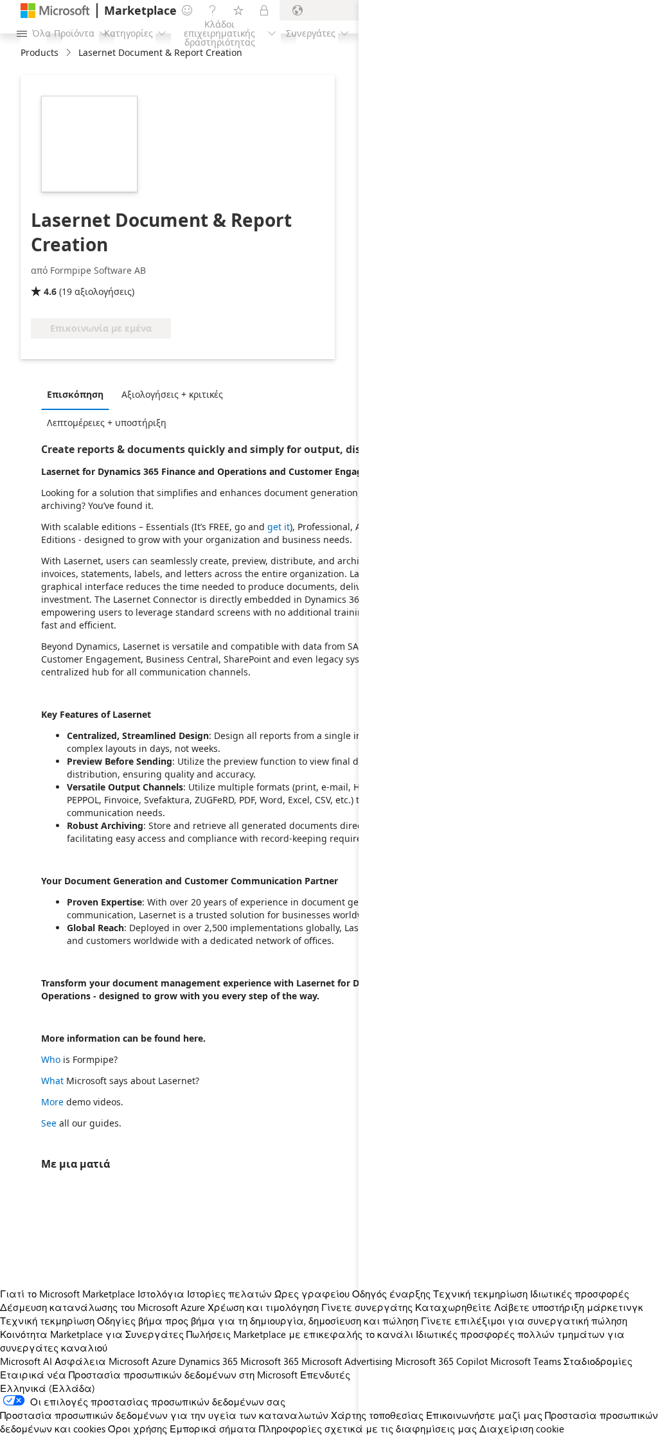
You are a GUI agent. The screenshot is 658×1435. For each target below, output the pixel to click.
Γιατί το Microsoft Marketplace (67, 1293)
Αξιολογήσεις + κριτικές (172, 394)
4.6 (50, 291)
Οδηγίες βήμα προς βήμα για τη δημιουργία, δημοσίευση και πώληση (257, 1320)
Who (50, 1059)
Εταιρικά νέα (33, 1374)
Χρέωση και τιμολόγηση (263, 1307)
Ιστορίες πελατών (229, 1293)
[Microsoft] (55, 10)
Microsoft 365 (269, 1361)
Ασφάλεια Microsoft (102, 1361)
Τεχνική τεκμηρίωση (47, 1320)
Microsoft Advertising (347, 1361)
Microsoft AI (26, 1361)
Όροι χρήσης (137, 1428)
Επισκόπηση (75, 394)
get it (278, 527)
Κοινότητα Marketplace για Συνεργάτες (92, 1334)
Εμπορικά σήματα (213, 1428)
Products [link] (39, 52)
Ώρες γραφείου (312, 1293)
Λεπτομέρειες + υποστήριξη (106, 422)
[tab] (78, 394)
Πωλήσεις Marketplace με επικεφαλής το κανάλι (299, 1334)
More (52, 1102)
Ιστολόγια (161, 1293)
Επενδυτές (325, 1374)
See (49, 1123)
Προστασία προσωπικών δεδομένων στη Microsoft (183, 1374)
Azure (164, 1361)
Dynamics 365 (208, 1361)
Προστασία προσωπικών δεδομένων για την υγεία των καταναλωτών (164, 1415)
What (52, 1080)
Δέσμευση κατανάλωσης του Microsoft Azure (104, 1307)
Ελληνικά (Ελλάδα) (47, 1388)
